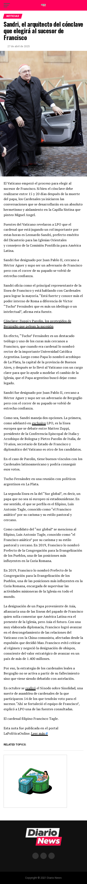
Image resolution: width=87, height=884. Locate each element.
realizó (30, 688)
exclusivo (39, 423)
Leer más (38, 733)
